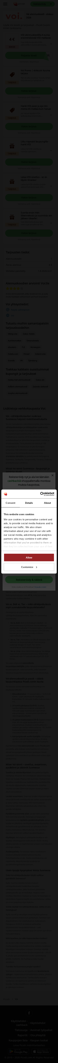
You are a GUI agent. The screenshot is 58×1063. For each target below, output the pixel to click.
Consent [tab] (10, 503)
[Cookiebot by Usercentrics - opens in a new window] (41, 494)
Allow (29, 557)
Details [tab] (29, 503)
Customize (27, 567)
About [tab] (47, 503)
